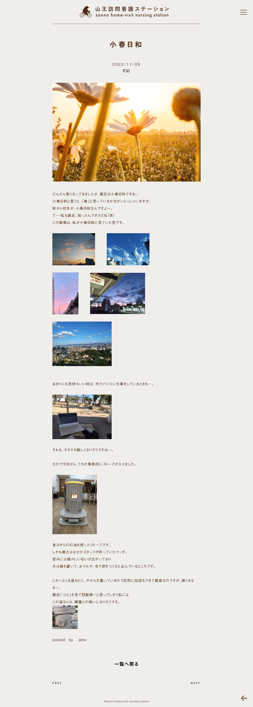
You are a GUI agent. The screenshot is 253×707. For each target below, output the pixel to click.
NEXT (196, 683)
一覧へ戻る (126, 664)
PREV (57, 683)
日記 (126, 70)
